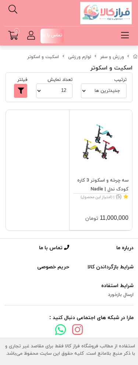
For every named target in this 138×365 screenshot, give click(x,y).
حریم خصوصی (53, 267)
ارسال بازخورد (121, 294)
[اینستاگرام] (77, 331)
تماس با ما (51, 247)
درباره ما (125, 247)
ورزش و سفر (112, 57)
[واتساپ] (60, 331)
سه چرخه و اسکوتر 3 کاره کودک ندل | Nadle (102, 185)
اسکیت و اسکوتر (43, 57)
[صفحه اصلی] (135, 57)
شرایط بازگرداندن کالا (111, 267)
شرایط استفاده (117, 285)
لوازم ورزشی (79, 57)
